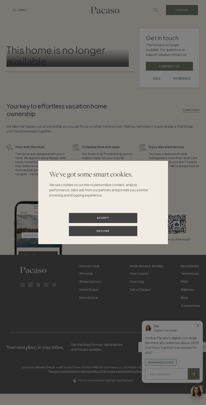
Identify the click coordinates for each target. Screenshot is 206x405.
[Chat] (197, 391)
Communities (190, 305)
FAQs (184, 281)
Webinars (187, 289)
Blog (184, 297)
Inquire (182, 9)
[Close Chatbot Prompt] (198, 326)
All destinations (90, 281)
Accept (103, 217)
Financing (137, 281)
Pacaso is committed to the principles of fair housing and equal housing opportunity (103, 371)
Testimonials (190, 273)
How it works (139, 273)
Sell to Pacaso (140, 289)
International (88, 297)
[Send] (194, 374)
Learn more (191, 110)
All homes (86, 273)
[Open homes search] (156, 10)
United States (89, 289)
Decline (103, 230)
